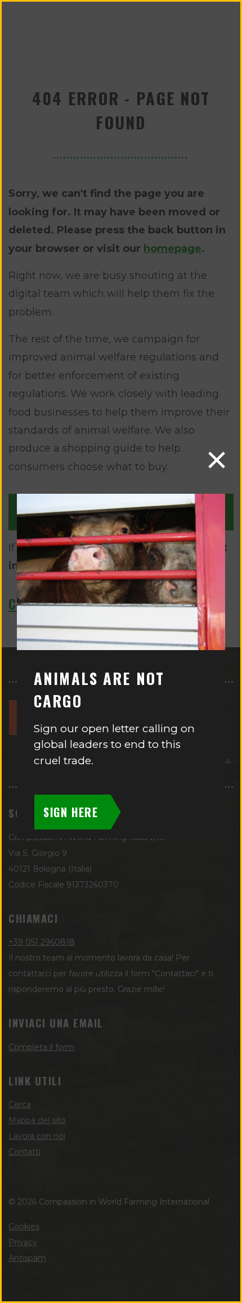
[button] (217, 460)
